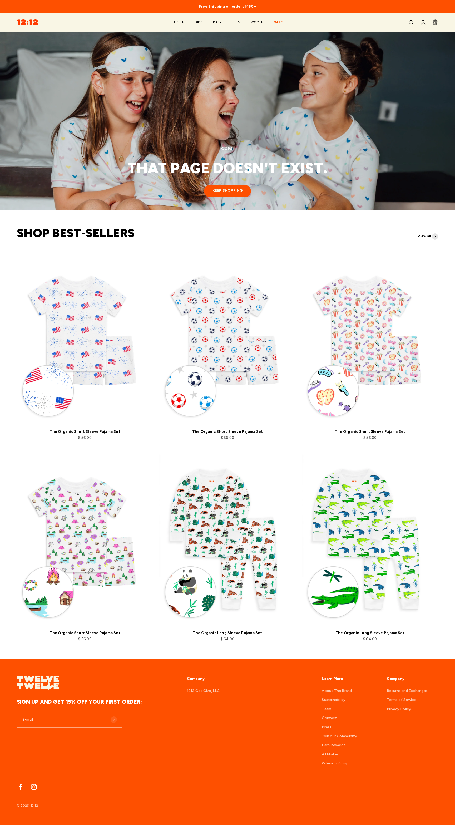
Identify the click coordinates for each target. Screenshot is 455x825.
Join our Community (339, 736)
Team (326, 709)
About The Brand (337, 691)
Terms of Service (401, 700)
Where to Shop (335, 763)
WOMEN (257, 22)
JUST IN (178, 22)
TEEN (236, 22)
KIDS (199, 22)
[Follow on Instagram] (33, 786)
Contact (329, 718)
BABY (217, 22)
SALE (278, 22)
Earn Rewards (333, 745)
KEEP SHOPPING (227, 190)
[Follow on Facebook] (20, 786)
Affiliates (330, 754)
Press (327, 727)
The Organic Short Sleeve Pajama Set (85, 431)
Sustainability (333, 700)
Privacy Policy (399, 709)
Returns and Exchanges (407, 691)
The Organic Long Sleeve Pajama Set (227, 633)
